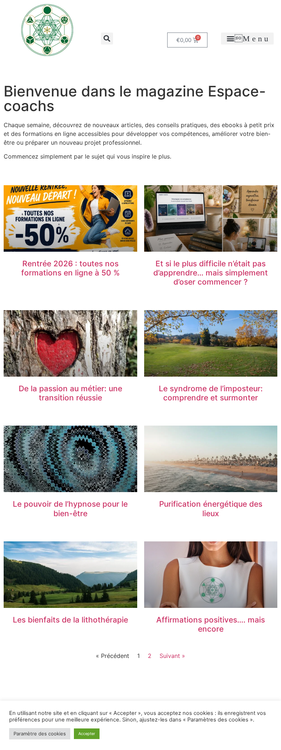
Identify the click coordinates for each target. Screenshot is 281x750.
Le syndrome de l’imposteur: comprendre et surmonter (211, 393)
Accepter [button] (86, 733)
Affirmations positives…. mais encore (210, 624)
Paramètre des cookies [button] (40, 733)
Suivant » (172, 655)
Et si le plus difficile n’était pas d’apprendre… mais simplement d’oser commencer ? (210, 272)
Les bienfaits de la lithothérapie (70, 619)
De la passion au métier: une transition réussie (70, 393)
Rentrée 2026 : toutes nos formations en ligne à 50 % (70, 268)
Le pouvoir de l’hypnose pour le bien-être (70, 508)
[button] (107, 39)
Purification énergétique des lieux (210, 508)
